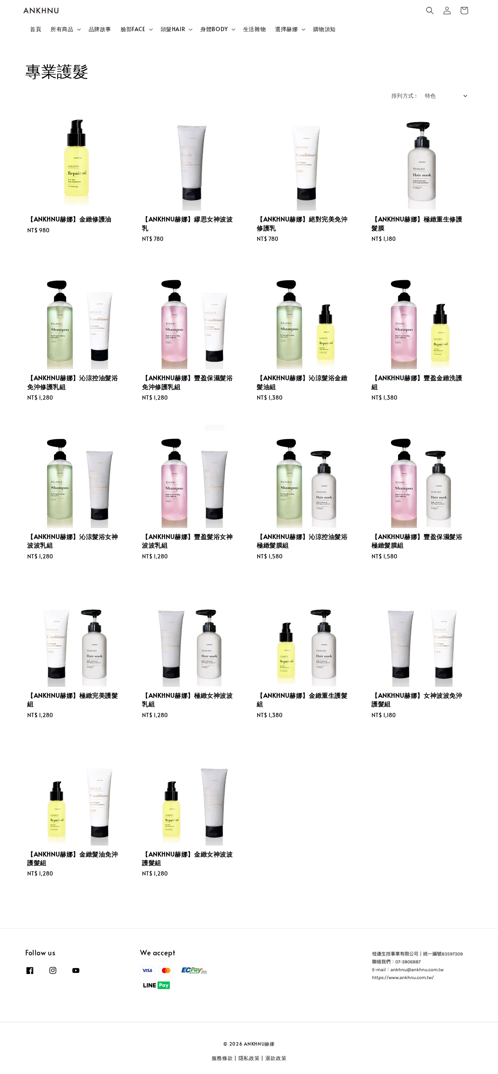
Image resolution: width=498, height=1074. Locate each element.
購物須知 (324, 29)
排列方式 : (404, 95)
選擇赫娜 (286, 29)
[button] (429, 10)
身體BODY (214, 29)
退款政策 (276, 1058)
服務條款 (222, 1058)
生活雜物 (254, 29)
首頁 (35, 29)
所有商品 (62, 29)
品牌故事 (100, 29)
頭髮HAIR (173, 29)
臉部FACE (133, 29)
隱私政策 (249, 1058)
